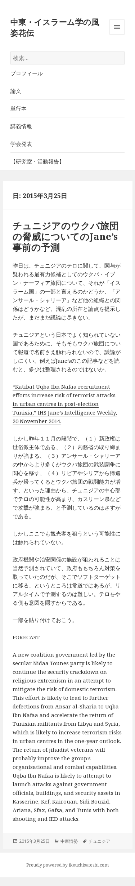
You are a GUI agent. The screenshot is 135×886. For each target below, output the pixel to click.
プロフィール (26, 73)
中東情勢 (69, 841)
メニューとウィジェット (117, 34)
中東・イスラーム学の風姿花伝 (54, 27)
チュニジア (99, 841)
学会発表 (21, 143)
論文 (15, 90)
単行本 (18, 108)
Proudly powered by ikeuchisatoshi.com (67, 865)
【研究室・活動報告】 (37, 161)
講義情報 (21, 126)
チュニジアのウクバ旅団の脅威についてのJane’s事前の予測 (66, 236)
